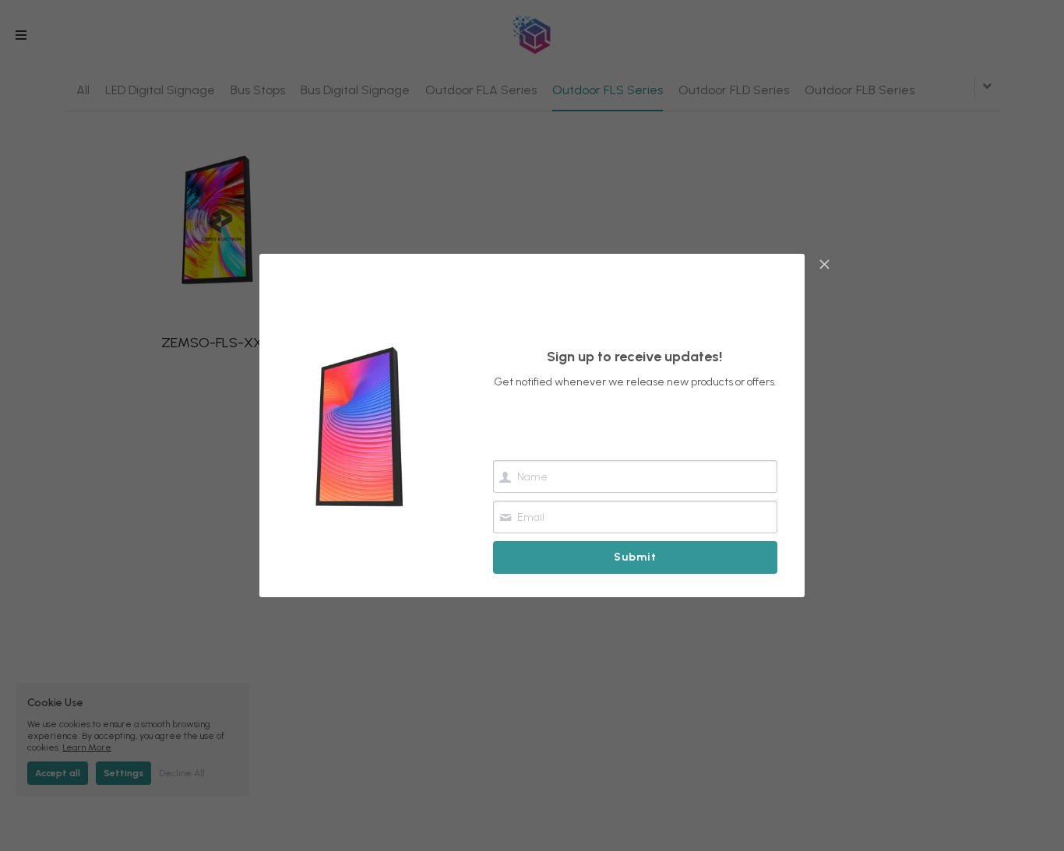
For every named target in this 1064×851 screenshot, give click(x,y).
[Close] (824, 265)
